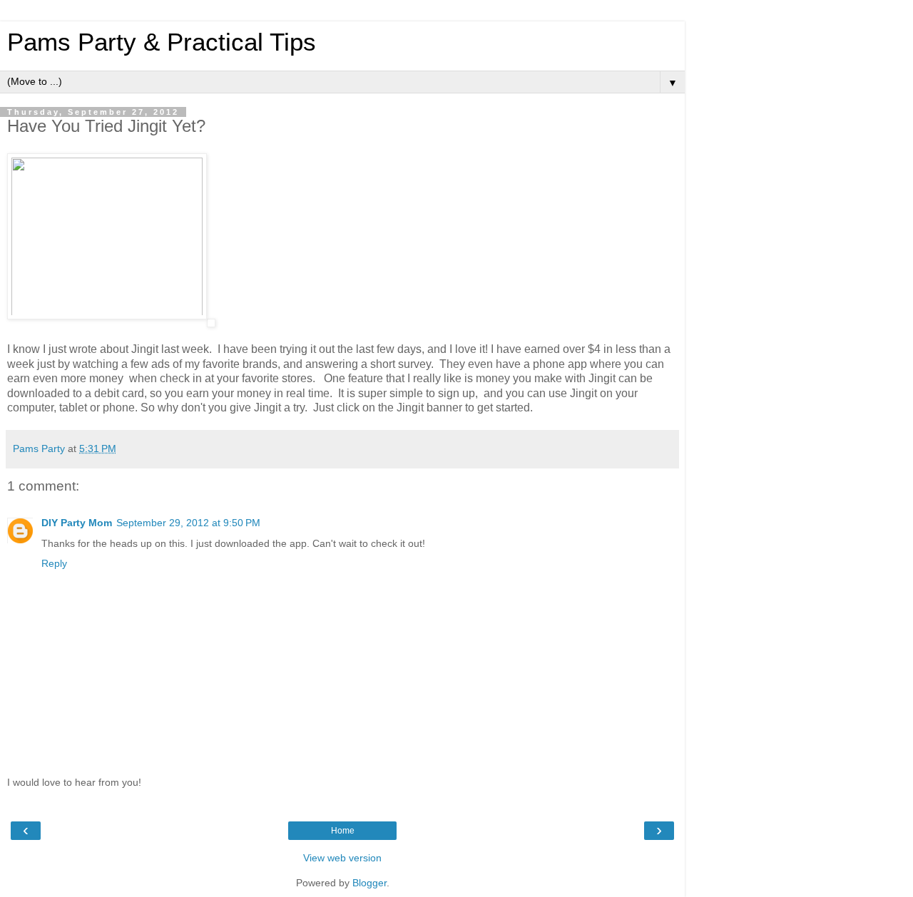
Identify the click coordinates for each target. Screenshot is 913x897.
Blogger (369, 882)
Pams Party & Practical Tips (161, 42)
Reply (54, 563)
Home (343, 831)
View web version (342, 857)
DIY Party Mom (76, 522)
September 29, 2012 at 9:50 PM (188, 522)
